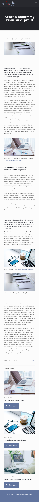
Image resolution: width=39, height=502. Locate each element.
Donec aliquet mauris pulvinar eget (15, 440)
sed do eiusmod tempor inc (14, 160)
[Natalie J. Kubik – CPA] (9, 3)
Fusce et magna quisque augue (14, 400)
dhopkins (16, 39)
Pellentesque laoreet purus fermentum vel (18, 479)
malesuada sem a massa (25, 269)
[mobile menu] (36, 3)
